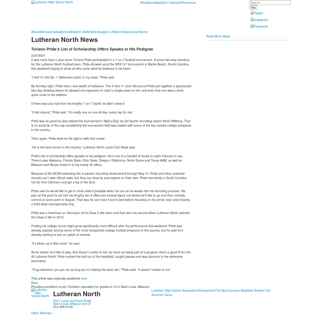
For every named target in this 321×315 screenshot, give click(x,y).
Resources (188, 2)
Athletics (92, 32)
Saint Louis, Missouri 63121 (72, 303)
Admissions (47, 32)
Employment (206, 290)
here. (85, 278)
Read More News (218, 36)
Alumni (118, 32)
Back (34, 282)
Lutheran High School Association (174, 290)
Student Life (78, 32)
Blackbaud (147, 2)
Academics (62, 32)
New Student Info (259, 290)
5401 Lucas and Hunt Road (72, 300)
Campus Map (237, 290)
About (35, 32)
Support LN (106, 32)
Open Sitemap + (42, 313)
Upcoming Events (135, 32)
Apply (158, 2)
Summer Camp (161, 294)
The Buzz (221, 290)
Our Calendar (171, 2)
